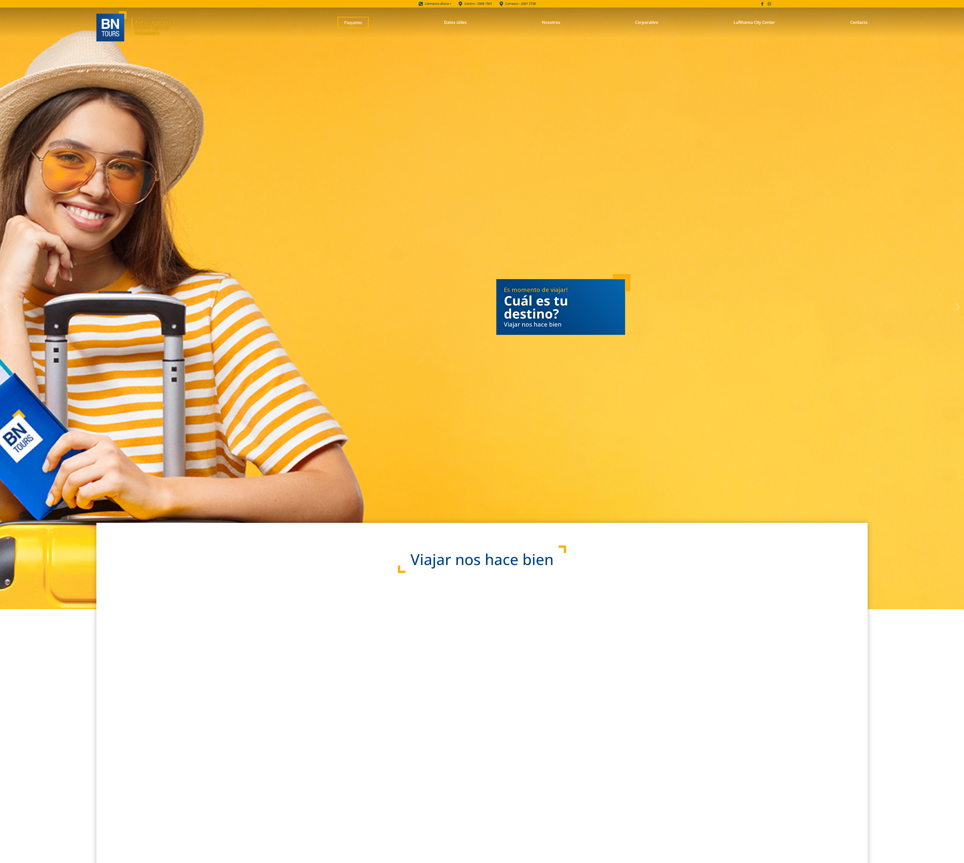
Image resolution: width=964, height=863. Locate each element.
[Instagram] (769, 4)
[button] (6, 307)
